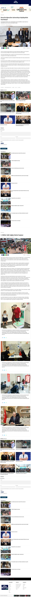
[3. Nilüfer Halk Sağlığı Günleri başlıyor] (23, 95)
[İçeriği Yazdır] (8, 48)
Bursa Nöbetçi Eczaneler (18, 584)
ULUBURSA (24, 584)
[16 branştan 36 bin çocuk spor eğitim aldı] (6, 204)
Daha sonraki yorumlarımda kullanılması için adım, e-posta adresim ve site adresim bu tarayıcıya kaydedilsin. (12, 488)
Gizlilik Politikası (24, 587)
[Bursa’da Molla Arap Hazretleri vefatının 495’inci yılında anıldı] (7, 95)
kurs (16, 87)
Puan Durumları (17, 587)
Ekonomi (10, 585)
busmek (13, 87)
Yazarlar (24, 585)
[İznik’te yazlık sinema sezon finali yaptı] (6, 226)
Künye (23, 586)
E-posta (17, 136)
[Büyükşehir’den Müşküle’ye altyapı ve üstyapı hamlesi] (6, 211)
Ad (1, 136)
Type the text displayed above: (4, 144)
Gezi (9, 591)
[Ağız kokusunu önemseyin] (7, 119)
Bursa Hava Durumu (18, 586)
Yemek (9, 592)
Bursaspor (10, 586)
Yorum (1, 131)
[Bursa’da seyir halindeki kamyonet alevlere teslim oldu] (7, 107)
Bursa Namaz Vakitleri (18, 585)
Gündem (10, 584)
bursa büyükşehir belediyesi (8, 87)
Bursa (9, 587)
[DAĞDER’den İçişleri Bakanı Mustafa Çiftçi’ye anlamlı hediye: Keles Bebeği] (23, 107)
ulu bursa (19, 87)
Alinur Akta (2, 87)
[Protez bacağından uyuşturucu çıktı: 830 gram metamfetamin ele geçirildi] (6, 219)
